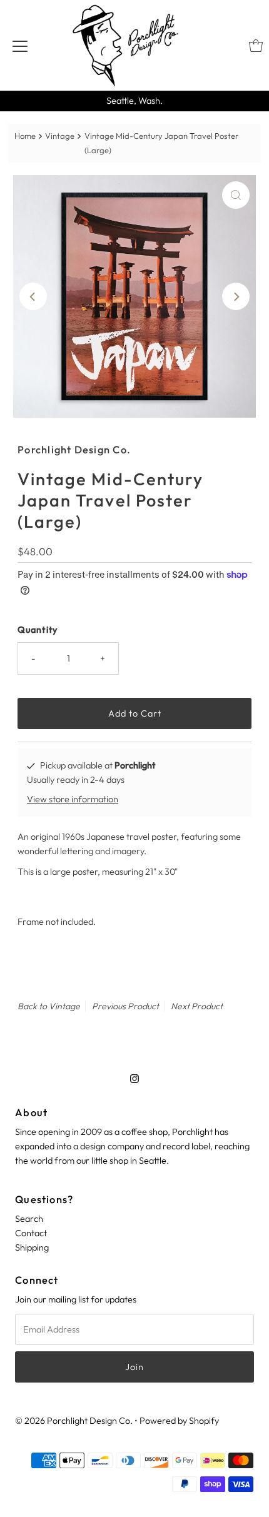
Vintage (59, 136)
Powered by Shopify (179, 1420)
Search (29, 1218)
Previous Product (125, 1006)
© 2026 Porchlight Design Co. (74, 1420)
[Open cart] (256, 45)
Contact (31, 1233)
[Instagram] (134, 1078)
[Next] (236, 296)
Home (25, 136)
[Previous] (33, 296)
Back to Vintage (49, 1006)
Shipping (32, 1247)
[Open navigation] (20, 45)
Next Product (197, 1006)
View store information (72, 799)
